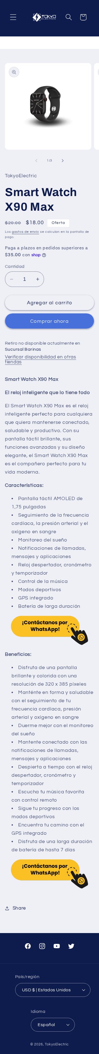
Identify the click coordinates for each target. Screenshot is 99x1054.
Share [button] (19, 908)
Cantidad (15, 266)
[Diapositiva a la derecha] (63, 161)
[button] (13, 17)
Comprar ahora (49, 321)
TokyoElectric (57, 1044)
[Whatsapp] (49, 630)
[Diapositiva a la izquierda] (36, 161)
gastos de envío (25, 232)
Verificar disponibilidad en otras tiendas (40, 359)
